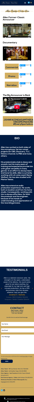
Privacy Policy (25, 356)
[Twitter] (29, 3)
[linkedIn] (31, 3)
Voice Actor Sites (11, 398)
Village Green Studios (13, 399)
